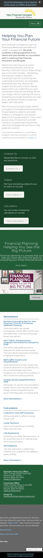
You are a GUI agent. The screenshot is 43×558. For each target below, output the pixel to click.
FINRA (10, 523)
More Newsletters (13, 399)
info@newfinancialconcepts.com (19, 496)
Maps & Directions (12, 479)
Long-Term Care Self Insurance (19, 413)
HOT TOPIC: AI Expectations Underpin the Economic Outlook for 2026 (21, 342)
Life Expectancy (11, 433)
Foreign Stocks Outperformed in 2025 (19, 381)
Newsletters (11, 316)
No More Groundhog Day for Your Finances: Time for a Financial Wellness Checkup (20, 323)
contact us (31, 138)
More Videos (21, 265)
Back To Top (33, 549)
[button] (35, 24)
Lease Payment (11, 423)
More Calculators (13, 460)
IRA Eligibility (10, 446)
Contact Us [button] (12, 169)
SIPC (16, 523)
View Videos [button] (12, 195)
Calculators (10, 408)
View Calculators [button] (15, 221)
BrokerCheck (5, 530)
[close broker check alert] (40, 2)
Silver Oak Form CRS (9, 534)
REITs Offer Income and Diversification (15, 361)
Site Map (4, 541)
